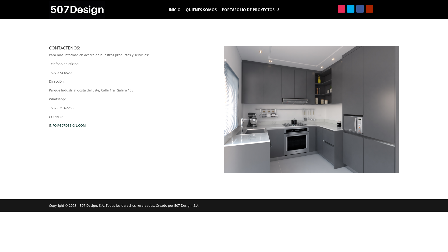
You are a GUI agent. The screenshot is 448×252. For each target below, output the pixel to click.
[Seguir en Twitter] (350, 9)
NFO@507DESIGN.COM (68, 125)
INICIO (175, 10)
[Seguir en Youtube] (369, 9)
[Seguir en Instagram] (341, 9)
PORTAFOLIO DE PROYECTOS (248, 10)
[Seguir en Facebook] (360, 9)
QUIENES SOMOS (201, 10)
